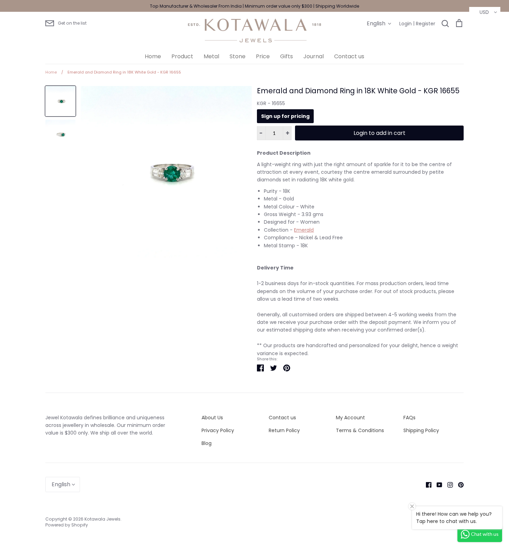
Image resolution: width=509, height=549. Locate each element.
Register (425, 23)
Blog (207, 443)
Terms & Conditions (360, 430)
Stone (237, 56)
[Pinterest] (458, 484)
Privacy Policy (218, 430)
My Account (350, 417)
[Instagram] (447, 484)
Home (153, 56)
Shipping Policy (421, 430)
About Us (212, 417)
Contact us (349, 56)
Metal (211, 56)
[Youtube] (436, 484)
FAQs (409, 417)
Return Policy (284, 430)
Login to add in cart (379, 133)
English (376, 23)
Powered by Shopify (66, 525)
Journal (313, 56)
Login (405, 23)
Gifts (286, 56)
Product (182, 56)
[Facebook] (426, 484)
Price (263, 56)
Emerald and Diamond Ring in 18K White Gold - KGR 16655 (358, 91)
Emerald (304, 229)
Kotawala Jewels (102, 519)
